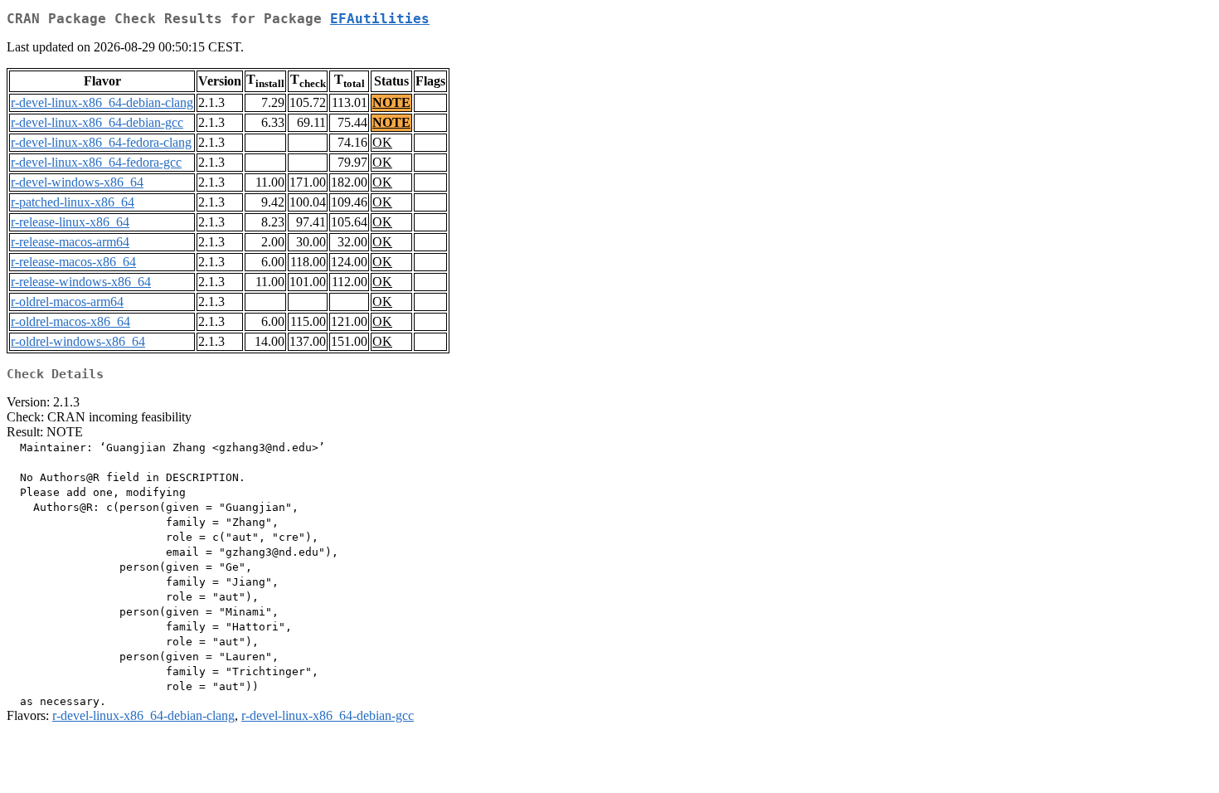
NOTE (391, 102)
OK (382, 142)
